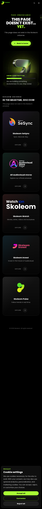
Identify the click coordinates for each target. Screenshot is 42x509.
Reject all (21, 504)
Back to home (22, 43)
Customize (21, 498)
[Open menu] (39, 3)
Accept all (21, 493)
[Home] (5, 2)
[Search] (34, 3)
